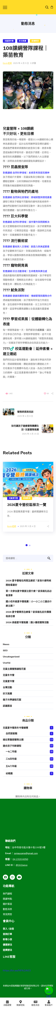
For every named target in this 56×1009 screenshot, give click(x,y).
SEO (5, 650)
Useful (6, 662)
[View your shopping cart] (51, 7)
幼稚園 (9, 773)
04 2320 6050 (20, 859)
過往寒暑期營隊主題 (13, 739)
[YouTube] (19, 877)
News (6, 644)
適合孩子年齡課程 (12, 745)
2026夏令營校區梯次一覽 (26, 504)
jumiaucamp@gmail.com (26, 853)
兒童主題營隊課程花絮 (14, 669)
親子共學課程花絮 (12, 699)
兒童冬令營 (8, 675)
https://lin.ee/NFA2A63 (17, 970)
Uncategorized (11, 656)
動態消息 (7, 909)
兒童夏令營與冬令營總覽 (15, 727)
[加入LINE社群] (49, 990)
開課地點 (7, 898)
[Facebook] (5, 877)
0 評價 (33, 63)
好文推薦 (22, 41)
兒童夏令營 (9, 41)
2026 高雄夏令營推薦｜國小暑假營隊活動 (27, 622)
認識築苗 (35, 41)
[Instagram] (12, 877)
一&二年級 (11, 751)
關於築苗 (7, 904)
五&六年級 (11, 766)
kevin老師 (7, 63)
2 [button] (29, 545)
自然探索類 (11, 733)
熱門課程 (7, 893)
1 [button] (27, 545)
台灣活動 (7, 687)
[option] (28, 497)
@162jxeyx (21, 865)
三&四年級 (11, 758)
